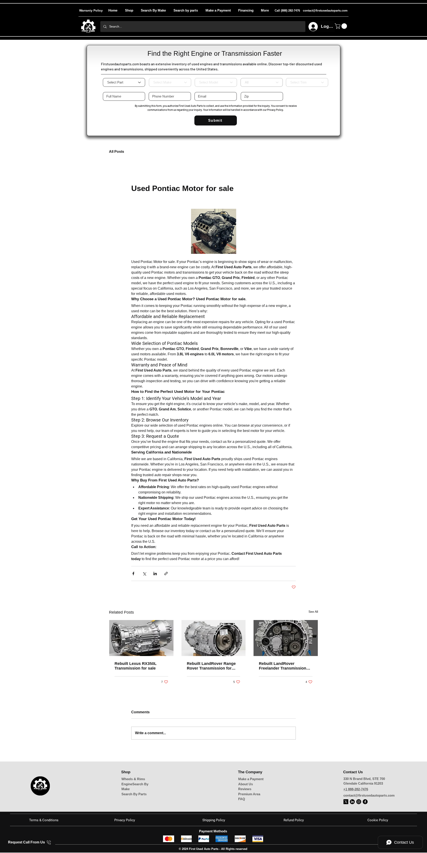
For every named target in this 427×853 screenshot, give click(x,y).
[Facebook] (365, 801)
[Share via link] (166, 573)
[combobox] (261, 82)
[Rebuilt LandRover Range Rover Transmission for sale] (213, 638)
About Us (245, 784)
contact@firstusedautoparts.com (369, 795)
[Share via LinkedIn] (155, 573)
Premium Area (249, 794)
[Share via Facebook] (133, 573)
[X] (345, 801)
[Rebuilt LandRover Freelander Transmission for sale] (286, 638)
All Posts (116, 151)
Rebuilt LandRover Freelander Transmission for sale (282, 666)
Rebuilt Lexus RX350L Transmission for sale (136, 665)
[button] (264, 10)
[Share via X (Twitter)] (144, 573)
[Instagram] (358, 801)
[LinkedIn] (352, 801)
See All (313, 611)
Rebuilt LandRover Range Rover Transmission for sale (211, 666)
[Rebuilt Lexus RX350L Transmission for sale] (141, 638)
